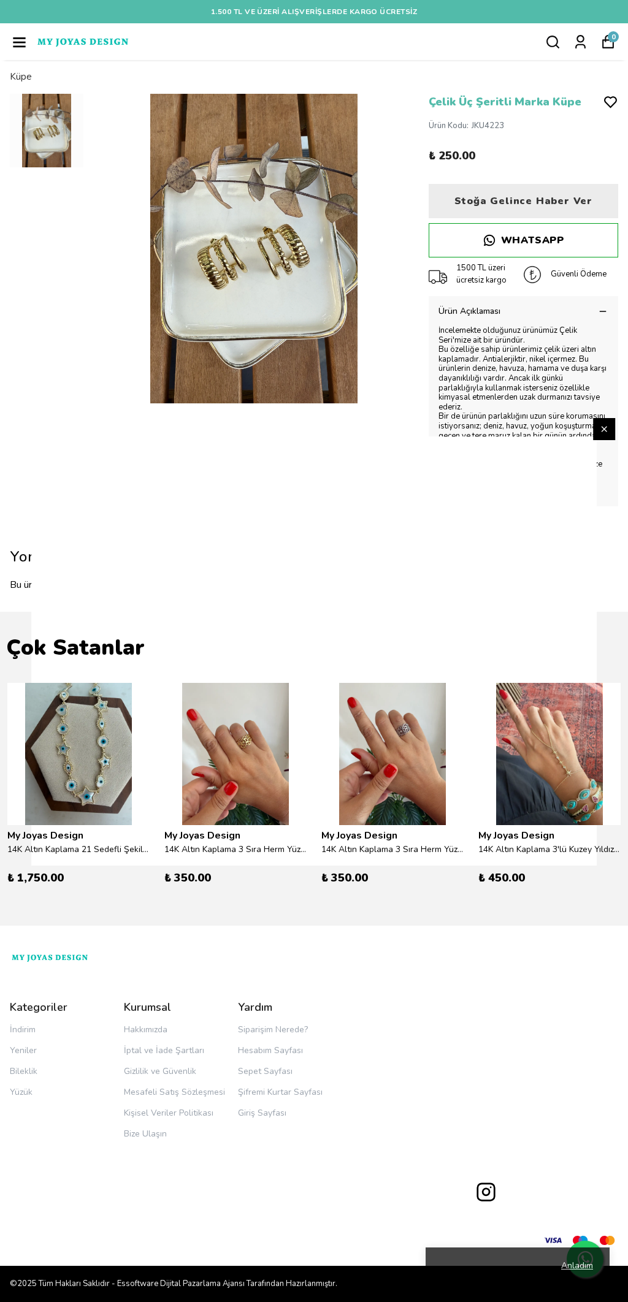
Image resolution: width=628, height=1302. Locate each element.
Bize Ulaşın (145, 1134)
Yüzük (21, 1092)
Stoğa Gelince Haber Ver (523, 201)
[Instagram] (486, 1192)
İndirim (23, 1029)
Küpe (21, 76)
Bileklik (23, 1071)
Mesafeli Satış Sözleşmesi (174, 1092)
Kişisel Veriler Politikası (168, 1113)
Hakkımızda (145, 1029)
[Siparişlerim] (580, 42)
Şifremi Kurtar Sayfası (280, 1092)
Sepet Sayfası (265, 1071)
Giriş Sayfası (262, 1113)
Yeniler (23, 1050)
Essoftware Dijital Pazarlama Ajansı (181, 1283)
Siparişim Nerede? (273, 1029)
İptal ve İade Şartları (164, 1050)
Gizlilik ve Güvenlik (160, 1071)
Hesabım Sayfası (270, 1050)
